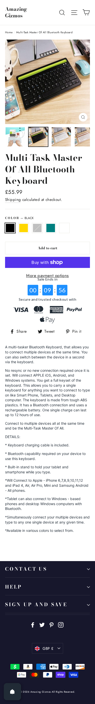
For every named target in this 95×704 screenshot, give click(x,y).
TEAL (51, 228)
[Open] (12, 691)
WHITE (64, 228)
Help (13, 587)
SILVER (37, 228)
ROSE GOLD (23, 228)
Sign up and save (36, 604)
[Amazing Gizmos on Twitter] (42, 624)
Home (9, 32)
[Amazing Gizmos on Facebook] (32, 624)
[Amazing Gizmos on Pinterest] (51, 624)
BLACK (10, 228)
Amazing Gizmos (16, 12)
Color (19, 218)
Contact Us (26, 569)
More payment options (47, 275)
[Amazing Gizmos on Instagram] (61, 624)
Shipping (13, 199)
